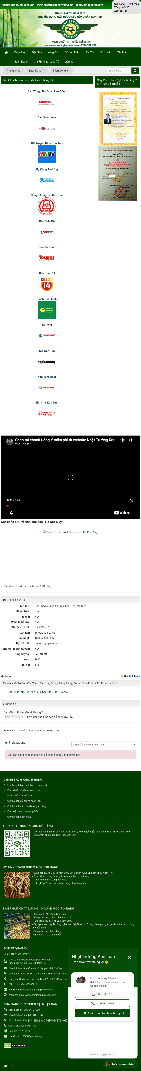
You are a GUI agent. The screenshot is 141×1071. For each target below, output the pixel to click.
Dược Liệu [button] (20, 52)
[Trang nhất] (6, 52)
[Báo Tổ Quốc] (47, 258)
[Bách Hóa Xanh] (47, 309)
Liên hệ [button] (69, 61)
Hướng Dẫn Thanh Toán (19, 795)
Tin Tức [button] (90, 52)
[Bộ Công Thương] (47, 180)
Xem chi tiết (120, 10)
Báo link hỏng (132, 676)
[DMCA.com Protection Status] (15, 1045)
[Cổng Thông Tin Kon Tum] (47, 206)
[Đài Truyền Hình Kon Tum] (47, 154)
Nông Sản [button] (53, 52)
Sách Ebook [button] (21, 61)
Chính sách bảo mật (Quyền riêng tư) (27, 785)
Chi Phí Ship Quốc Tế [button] (46, 61)
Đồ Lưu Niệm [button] (72, 52)
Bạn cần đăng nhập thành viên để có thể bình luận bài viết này (44, 754)
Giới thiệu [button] (105, 52)
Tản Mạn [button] (122, 52)
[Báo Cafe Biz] (47, 232)
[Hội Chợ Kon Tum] (47, 413)
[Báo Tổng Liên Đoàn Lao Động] (47, 102)
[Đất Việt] (47, 335)
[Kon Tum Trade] (47, 387)
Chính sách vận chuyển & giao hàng (26, 806)
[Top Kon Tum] (47, 361)
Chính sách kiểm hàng (19, 816)
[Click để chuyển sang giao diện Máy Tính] (13, 1065)
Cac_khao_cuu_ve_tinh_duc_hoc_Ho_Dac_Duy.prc (38, 692)
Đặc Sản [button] (37, 52)
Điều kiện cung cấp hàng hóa (22, 811)
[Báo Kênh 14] (47, 283)
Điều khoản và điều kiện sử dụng (24, 790)
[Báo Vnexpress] (47, 128)
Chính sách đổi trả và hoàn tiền (24, 800)
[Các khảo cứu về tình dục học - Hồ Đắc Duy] (71, 557)
